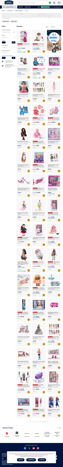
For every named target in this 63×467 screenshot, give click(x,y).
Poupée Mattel (6, 436)
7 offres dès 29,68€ (51, 193)
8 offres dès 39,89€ (36, 293)
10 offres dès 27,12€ (36, 49)
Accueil (3, 10)
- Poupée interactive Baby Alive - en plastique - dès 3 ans (53, 144)
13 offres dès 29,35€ (51, 242)
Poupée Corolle (6, 21)
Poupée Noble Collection (17, 436)
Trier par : (47, 26)
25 (45, 421)
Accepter (41, 459)
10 (40, 421)
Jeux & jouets (9, 10)
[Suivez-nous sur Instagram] (38, 448)
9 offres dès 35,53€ (51, 267)
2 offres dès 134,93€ (36, 74)
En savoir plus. (40, 456)
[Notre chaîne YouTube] (33, 448)
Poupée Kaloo (14, 21)
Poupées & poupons (19, 10)
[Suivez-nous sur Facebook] (25, 448)
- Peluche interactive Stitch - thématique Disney (23, 120)
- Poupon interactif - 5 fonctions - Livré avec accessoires (38, 120)
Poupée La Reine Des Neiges (47, 436)
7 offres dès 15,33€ (51, 342)
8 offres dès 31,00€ (51, 218)
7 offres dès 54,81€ (36, 317)
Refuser (21, 459)
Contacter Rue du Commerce (7, 464)
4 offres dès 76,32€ (21, 267)
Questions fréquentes (6, 460)
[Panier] (59, 3)
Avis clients (4, 456)
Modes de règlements (6, 462)
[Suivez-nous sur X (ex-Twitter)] (29, 448)
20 (42, 421)
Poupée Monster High (57, 436)
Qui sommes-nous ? (6, 455)
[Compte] (54, 3)
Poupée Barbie (37, 436)
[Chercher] (50, 3)
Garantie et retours (5, 463)
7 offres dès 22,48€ (21, 390)
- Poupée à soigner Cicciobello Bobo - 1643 (38, 71)
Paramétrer (31, 459)
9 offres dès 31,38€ (21, 74)
